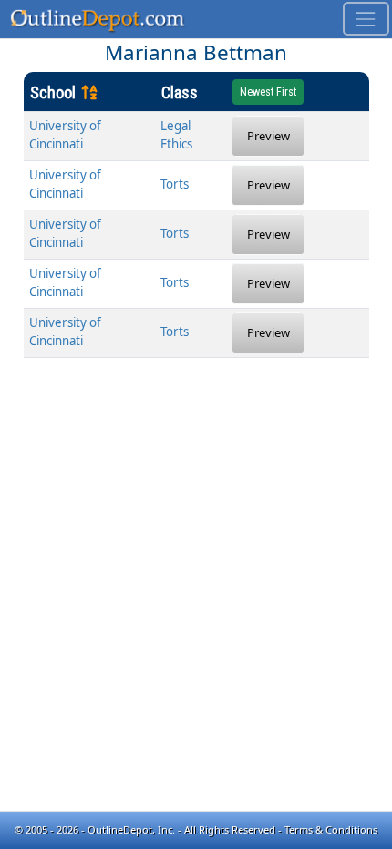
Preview (268, 136)
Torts (174, 184)
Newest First (268, 92)
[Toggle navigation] (366, 19)
